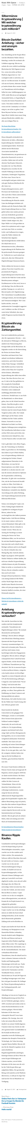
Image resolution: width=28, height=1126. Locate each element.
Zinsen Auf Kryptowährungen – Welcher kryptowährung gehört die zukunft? (12, 601)
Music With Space (9, 3)
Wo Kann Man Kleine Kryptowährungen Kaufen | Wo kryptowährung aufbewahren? (11, 129)
